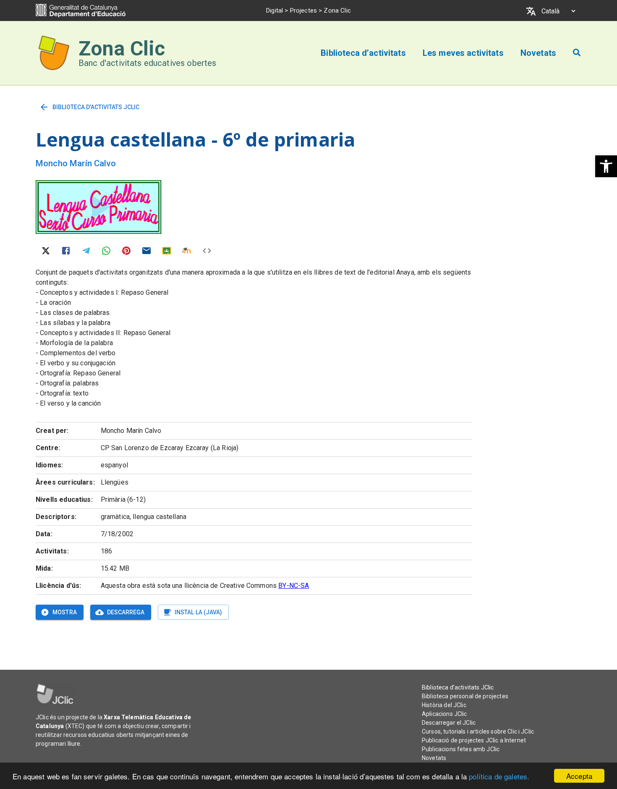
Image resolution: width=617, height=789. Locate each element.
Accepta (579, 776)
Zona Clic (121, 48)
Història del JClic (444, 705)
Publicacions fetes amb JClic (460, 749)
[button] (606, 166)
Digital (274, 10)
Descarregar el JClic (449, 722)
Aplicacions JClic (444, 713)
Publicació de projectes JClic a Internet (474, 740)
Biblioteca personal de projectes (465, 696)
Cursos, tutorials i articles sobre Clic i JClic (478, 731)
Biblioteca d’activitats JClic (458, 687)
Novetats (434, 758)
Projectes (303, 10)
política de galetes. (499, 776)
